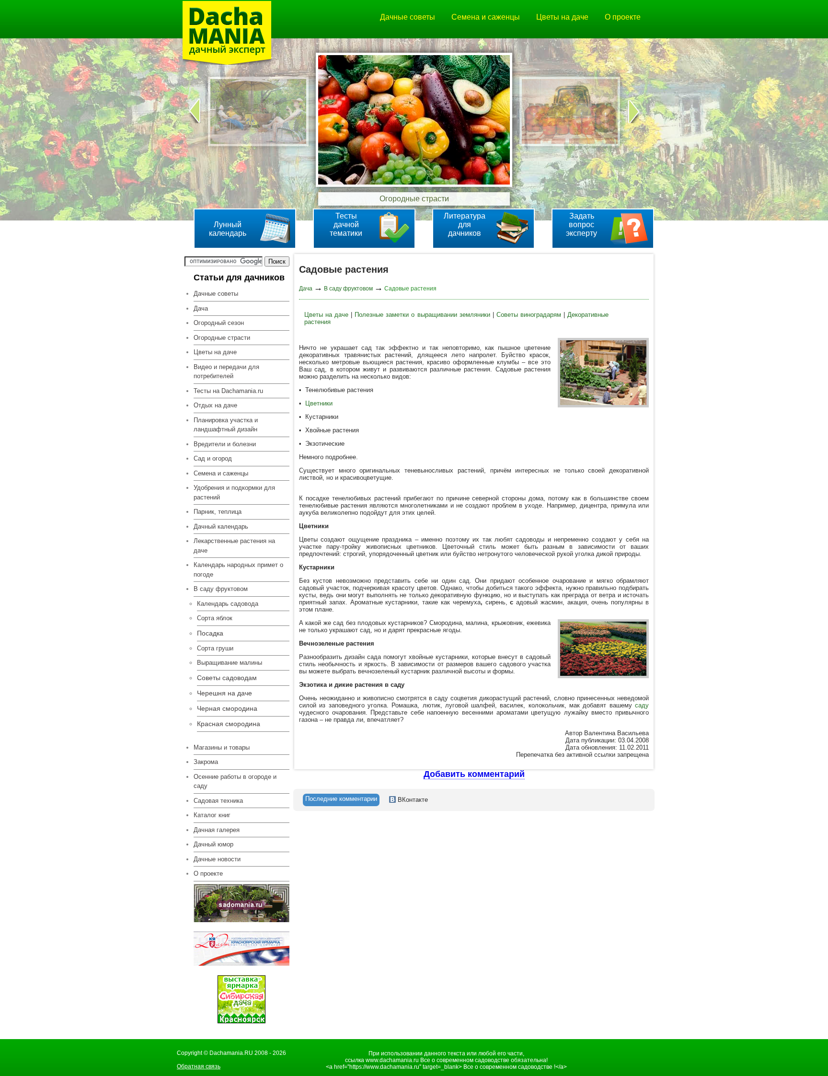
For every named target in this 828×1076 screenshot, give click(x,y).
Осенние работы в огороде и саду (235, 781)
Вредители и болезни (225, 444)
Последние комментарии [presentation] (341, 798)
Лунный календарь (227, 228)
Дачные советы (407, 17)
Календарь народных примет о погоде (238, 569)
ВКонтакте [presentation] (412, 799)
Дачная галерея (217, 829)
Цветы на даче (562, 17)
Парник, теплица (218, 511)
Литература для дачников (464, 224)
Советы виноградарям (528, 314)
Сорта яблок (214, 618)
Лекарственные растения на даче (234, 545)
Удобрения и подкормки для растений (234, 492)
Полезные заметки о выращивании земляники (422, 314)
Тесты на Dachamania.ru (228, 390)
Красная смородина (228, 724)
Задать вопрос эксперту (581, 224)
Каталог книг (212, 815)
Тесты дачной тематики (346, 224)
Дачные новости (217, 859)
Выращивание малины (229, 662)
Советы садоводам (227, 678)
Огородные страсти (222, 337)
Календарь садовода (227, 603)
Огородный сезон (219, 322)
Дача (201, 308)
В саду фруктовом (348, 288)
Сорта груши (215, 648)
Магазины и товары (222, 747)
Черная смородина (227, 708)
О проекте (623, 17)
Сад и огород (213, 458)
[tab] (341, 800)
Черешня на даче (224, 693)
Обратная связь (198, 1066)
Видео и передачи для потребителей (226, 371)
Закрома (206, 761)
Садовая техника (218, 800)
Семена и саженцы (485, 17)
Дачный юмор (213, 844)
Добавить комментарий (474, 774)
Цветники (319, 403)
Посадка (210, 633)
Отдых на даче (215, 405)
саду (642, 705)
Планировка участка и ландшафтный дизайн (226, 425)
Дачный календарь (221, 526)
